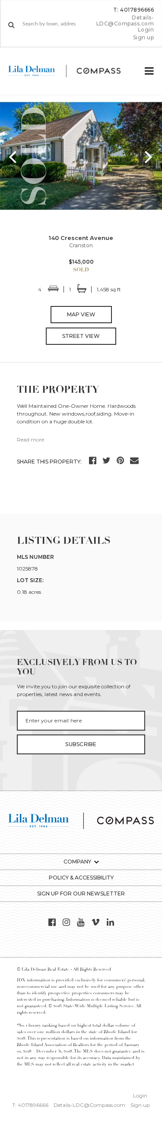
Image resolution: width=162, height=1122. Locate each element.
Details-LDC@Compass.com (125, 20)
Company (77, 861)
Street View (81, 336)
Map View (81, 314)
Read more (30, 439)
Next (149, 156)
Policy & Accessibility (81, 877)
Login (146, 30)
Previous (13, 156)
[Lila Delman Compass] (71, 71)
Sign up (143, 38)
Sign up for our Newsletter (81, 893)
